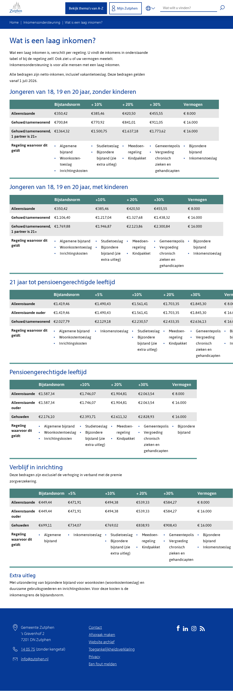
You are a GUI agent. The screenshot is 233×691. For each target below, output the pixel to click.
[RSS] (202, 629)
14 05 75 (28, 649)
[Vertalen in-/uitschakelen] (150, 8)
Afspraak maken (102, 634)
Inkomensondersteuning (41, 22)
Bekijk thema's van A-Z (86, 8)
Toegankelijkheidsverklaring (112, 649)
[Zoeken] (222, 8)
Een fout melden (103, 663)
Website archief (101, 641)
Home (14, 22)
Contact (95, 627)
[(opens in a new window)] (178, 629)
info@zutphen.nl (34, 658)
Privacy (94, 656)
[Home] (17, 8)
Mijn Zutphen (127, 8)
